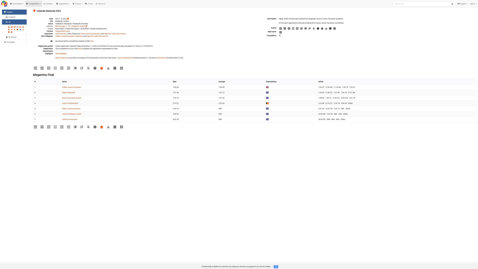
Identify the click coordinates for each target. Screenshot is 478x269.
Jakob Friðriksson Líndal (71, 114)
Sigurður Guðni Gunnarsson (115, 34)
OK (276, 267)
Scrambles (10, 42)
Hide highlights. (61, 54)
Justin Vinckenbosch (125, 58)
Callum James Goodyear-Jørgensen (69, 36)
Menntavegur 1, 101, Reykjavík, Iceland (70, 26)
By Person (12, 37)
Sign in (473, 4)
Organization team (62, 31)
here (92, 41)
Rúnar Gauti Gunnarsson (90, 34)
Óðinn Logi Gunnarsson (71, 109)
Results (9, 12)
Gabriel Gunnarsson (70, 119)
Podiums (11, 17)
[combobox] (424, 3)
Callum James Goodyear (71, 87)
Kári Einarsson (61, 34)
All (9, 22)
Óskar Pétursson (61, 58)
